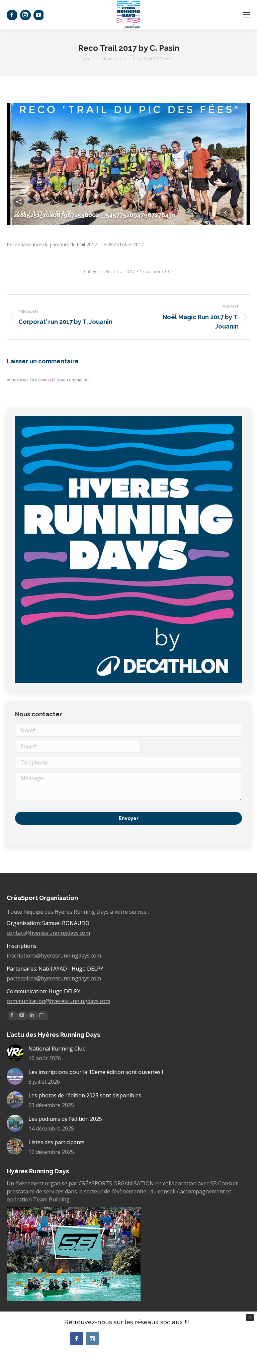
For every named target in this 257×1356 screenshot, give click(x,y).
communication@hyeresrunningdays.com (58, 1001)
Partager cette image (18, 201)
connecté (47, 380)
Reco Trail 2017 (120, 271)
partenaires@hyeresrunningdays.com (54, 978)
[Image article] (15, 1053)
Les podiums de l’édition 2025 (65, 1118)
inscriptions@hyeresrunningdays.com (54, 955)
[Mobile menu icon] (246, 15)
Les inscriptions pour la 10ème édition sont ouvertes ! (95, 1072)
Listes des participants (56, 1142)
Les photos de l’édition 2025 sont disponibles (84, 1095)
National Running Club (57, 1048)
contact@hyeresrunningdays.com (48, 932)
